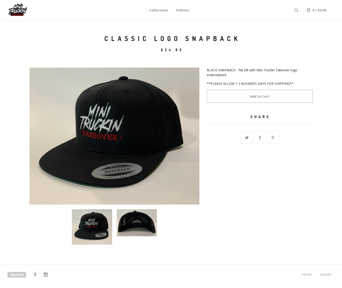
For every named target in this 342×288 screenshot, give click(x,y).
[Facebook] (35, 275)
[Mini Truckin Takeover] (31, 10)
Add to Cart (259, 96)
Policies (182, 10)
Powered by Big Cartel (16, 275)
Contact (326, 274)
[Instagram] (46, 275)
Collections (158, 10)
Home (307, 274)
